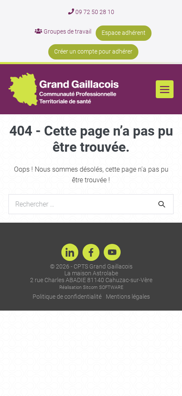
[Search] (161, 204)
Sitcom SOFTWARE (103, 287)
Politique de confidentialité (67, 296)
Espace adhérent (124, 32)
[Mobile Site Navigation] (165, 89)
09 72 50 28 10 (94, 11)
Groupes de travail (66, 31)
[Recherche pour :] (91, 204)
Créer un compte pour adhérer (93, 51)
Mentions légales (128, 296)
